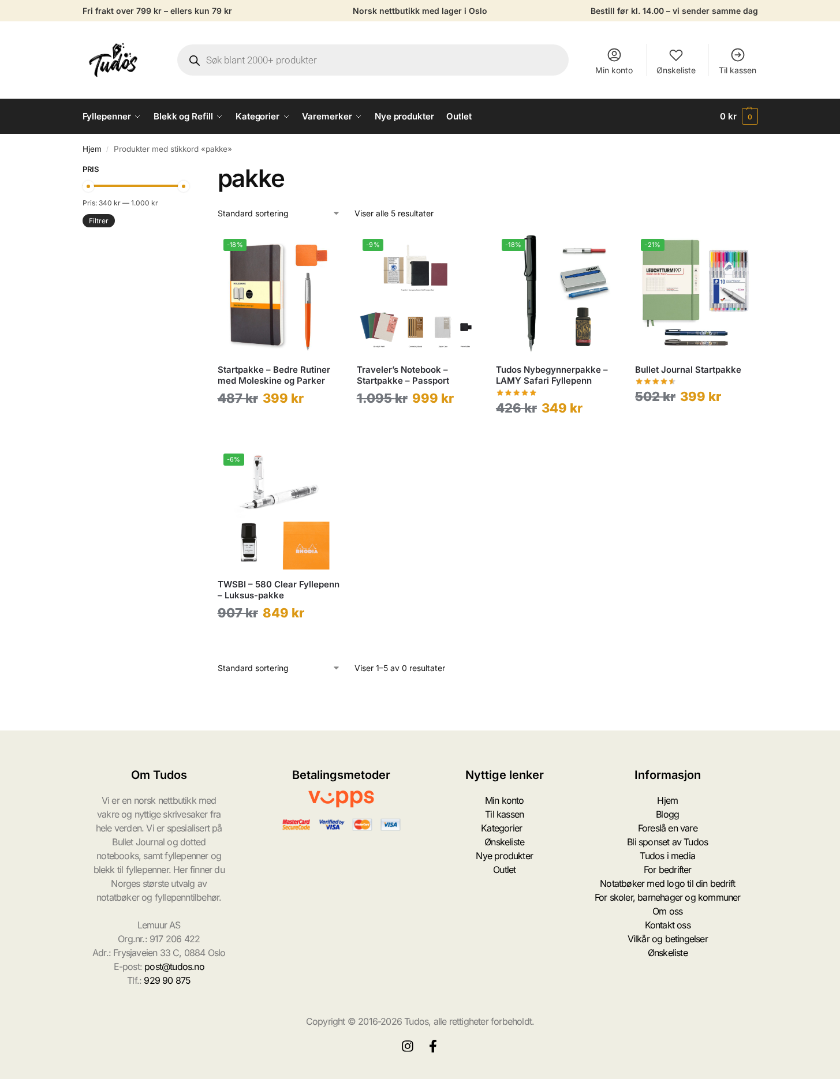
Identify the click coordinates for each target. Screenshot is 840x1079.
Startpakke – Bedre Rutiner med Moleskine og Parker (274, 375)
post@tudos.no (174, 966)
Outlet (504, 869)
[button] (739, 116)
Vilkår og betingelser (668, 939)
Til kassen (737, 70)
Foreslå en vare (667, 828)
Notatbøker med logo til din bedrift (667, 883)
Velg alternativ (278, 426)
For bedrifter (668, 869)
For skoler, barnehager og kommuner (668, 897)
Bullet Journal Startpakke (688, 369)
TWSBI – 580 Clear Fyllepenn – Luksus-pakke (278, 590)
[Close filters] (187, 170)
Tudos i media (667, 855)
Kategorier (501, 828)
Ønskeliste (676, 70)
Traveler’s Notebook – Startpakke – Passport (403, 375)
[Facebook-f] (433, 1046)
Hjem (92, 148)
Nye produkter (504, 855)
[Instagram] (407, 1046)
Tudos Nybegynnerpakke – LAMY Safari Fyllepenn (552, 375)
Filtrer (99, 220)
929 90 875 (167, 980)
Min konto (614, 70)
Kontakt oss (667, 925)
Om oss (667, 911)
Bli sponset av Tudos (667, 842)
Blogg (667, 814)
